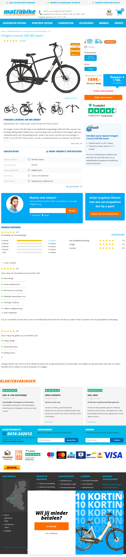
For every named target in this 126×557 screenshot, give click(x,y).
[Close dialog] (121, 493)
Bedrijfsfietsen (88, 487)
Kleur (87, 64)
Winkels (104, 23)
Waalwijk (7, 531)
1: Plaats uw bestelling (46, 483)
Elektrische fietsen (15, 31)
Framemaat (90, 52)
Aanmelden (71, 440)
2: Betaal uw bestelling (46, 487)
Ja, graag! (51, 526)
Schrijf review (118, 234)
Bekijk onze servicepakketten (105, 214)
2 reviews (52, 240)
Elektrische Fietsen (14, 23)
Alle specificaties (72, 186)
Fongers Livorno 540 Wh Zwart (35, 31)
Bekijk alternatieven (103, 97)
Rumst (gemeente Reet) (8, 518)
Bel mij (72, 210)
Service (119, 23)
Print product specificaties (65, 151)
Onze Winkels (87, 484)
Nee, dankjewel (51, 533)
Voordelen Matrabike (90, 480)
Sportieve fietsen (42, 23)
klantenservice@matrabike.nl (13, 441)
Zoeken (117, 440)
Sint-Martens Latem (9, 525)
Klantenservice (66, 480)
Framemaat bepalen (68, 487)
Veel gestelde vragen (68, 484)
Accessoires (86, 23)
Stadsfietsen (65, 23)
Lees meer (75, 143)
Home (3, 31)
